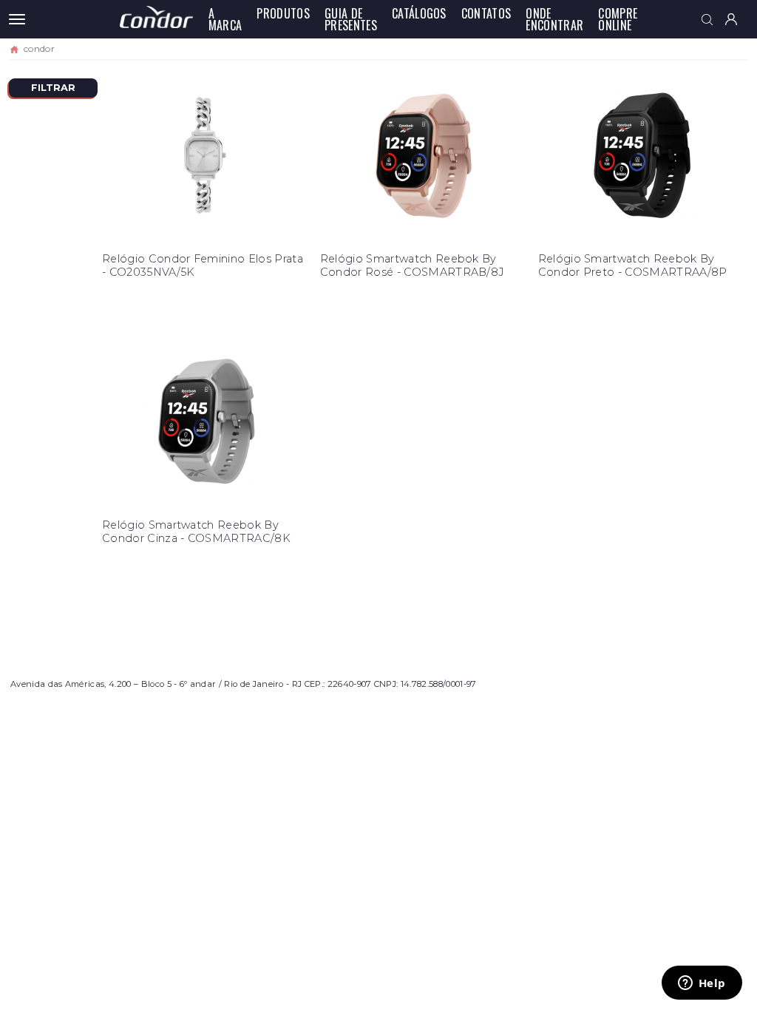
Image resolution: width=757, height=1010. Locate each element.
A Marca (225, 19)
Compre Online (617, 19)
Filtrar (53, 87)
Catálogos (419, 13)
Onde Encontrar (554, 19)
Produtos (283, 13)
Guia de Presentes (351, 19)
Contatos (486, 13)
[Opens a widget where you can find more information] (701, 984)
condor (39, 48)
